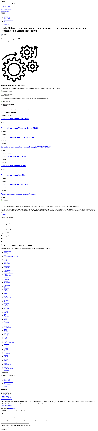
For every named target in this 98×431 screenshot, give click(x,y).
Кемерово (6, 326)
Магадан (6, 252)
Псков (5, 274)
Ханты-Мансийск (8, 368)
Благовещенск (7, 251)
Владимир (6, 303)
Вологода (6, 267)
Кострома (6, 308)
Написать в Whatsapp (6, 399)
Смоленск (6, 316)
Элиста (5, 292)
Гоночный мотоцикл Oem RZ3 (13, 166)
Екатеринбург (7, 364)
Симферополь (7, 297)
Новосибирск (7, 327)
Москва (6, 312)
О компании (7, 18)
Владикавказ (7, 294)
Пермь (5, 351)
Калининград (7, 268)
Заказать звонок (5, 11)
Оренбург (6, 344)
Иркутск (6, 324)
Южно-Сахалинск (8, 253)
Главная (6, 16)
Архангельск (7, 266)
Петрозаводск (7, 275)
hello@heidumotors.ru (6, 9)
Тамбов (6, 318)
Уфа (5, 352)
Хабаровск (6, 259)
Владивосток (7, 258)
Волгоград (6, 281)
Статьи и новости (8, 20)
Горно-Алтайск (8, 335)
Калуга (5, 307)
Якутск (5, 260)
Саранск (6, 355)
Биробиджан (7, 263)
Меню (2, 13)
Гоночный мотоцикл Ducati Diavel (15, 119)
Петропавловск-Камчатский (11, 256)
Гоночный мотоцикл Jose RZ (13, 175)
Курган (5, 363)
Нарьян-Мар (7, 277)
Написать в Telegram (6, 397)
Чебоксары (6, 360)
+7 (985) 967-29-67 (5, 6)
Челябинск (6, 367)
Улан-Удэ (6, 334)
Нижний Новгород (9, 342)
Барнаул (6, 331)
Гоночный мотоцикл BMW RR (13, 156)
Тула (5, 320)
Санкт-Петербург (8, 270)
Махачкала (6, 288)
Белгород (6, 300)
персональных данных (6, 426)
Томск (5, 330)
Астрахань (6, 279)
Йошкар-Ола (7, 353)
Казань (5, 357)
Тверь (5, 319)
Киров (5, 341)
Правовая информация (6, 405)
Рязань (5, 315)
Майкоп (6, 286)
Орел (5, 314)
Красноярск (7, 333)
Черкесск (6, 293)
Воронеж (6, 304)
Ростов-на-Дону (8, 282)
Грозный (6, 296)
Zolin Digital (11, 408)
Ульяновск (6, 349)
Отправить (3, 429)
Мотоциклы (7, 17)
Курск (5, 309)
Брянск (5, 301)
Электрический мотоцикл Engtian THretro (18, 194)
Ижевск (6, 359)
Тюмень (6, 366)
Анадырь (6, 262)
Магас (5, 289)
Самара (6, 346)
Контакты (6, 24)
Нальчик (6, 290)
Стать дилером (7, 22)
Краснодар (6, 283)
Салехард (6, 370)
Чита (5, 255)
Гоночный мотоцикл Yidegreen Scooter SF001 (19, 128)
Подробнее (3, 214)
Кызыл (5, 337)
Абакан (6, 338)
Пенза (5, 345)
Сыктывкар (7, 356)
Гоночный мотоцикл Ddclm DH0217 (15, 184)
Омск (5, 329)
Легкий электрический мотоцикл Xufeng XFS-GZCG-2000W (26, 147)
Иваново (6, 305)
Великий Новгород (9, 273)
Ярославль (6, 322)
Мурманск (6, 271)
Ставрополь (7, 285)
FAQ (5, 21)
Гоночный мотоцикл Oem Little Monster (17, 137)
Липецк (6, 311)
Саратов (6, 348)
